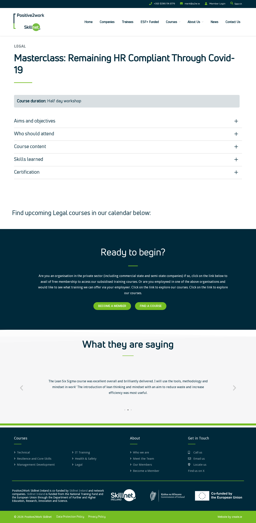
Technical (23, 452)
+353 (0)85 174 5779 (164, 4)
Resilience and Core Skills (34, 458)
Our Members (142, 464)
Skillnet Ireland (78, 490)
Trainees (127, 22)
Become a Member (146, 471)
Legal (78, 464)
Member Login (217, 4)
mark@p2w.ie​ (192, 4)
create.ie (237, 516)
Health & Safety (85, 458)
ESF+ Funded (150, 22)
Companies (107, 22)
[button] (21, 387)
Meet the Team (143, 458)
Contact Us (233, 22)
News (214, 22)
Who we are (141, 452)
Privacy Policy (97, 516)
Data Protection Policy (70, 516)
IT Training (82, 452)
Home (88, 22)
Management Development (36, 464)
